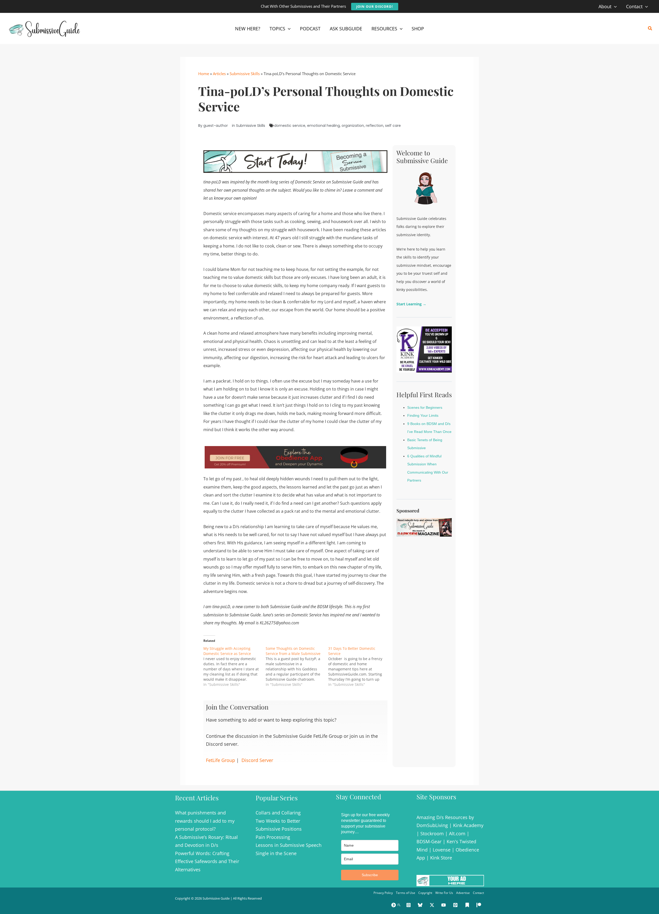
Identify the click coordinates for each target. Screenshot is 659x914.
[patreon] (479, 905)
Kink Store (441, 858)
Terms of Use (405, 893)
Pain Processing (273, 837)
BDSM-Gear (429, 841)
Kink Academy (468, 825)
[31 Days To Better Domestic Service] (359, 666)
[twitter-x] (432, 905)
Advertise (463, 893)
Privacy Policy (383, 893)
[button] (374, 6)
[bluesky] (421, 905)
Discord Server (257, 760)
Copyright (425, 893)
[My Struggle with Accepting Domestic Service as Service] (234, 666)
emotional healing (323, 125)
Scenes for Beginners (424, 407)
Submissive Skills (245, 73)
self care (393, 125)
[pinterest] (456, 905)
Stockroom (432, 833)
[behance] (468, 905)
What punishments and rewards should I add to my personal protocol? (205, 821)
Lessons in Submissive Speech (289, 845)
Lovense (441, 850)
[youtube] (444, 905)
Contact (478, 893)
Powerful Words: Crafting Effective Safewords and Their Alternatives (207, 861)
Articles (219, 73)
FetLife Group (220, 760)
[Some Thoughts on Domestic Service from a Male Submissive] (297, 666)
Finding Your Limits (422, 415)
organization (353, 125)
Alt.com (457, 833)
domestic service (289, 125)
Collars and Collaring (278, 813)
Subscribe (370, 875)
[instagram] (409, 905)
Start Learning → (411, 303)
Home (203, 73)
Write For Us (444, 893)
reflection (374, 125)
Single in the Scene (276, 853)
